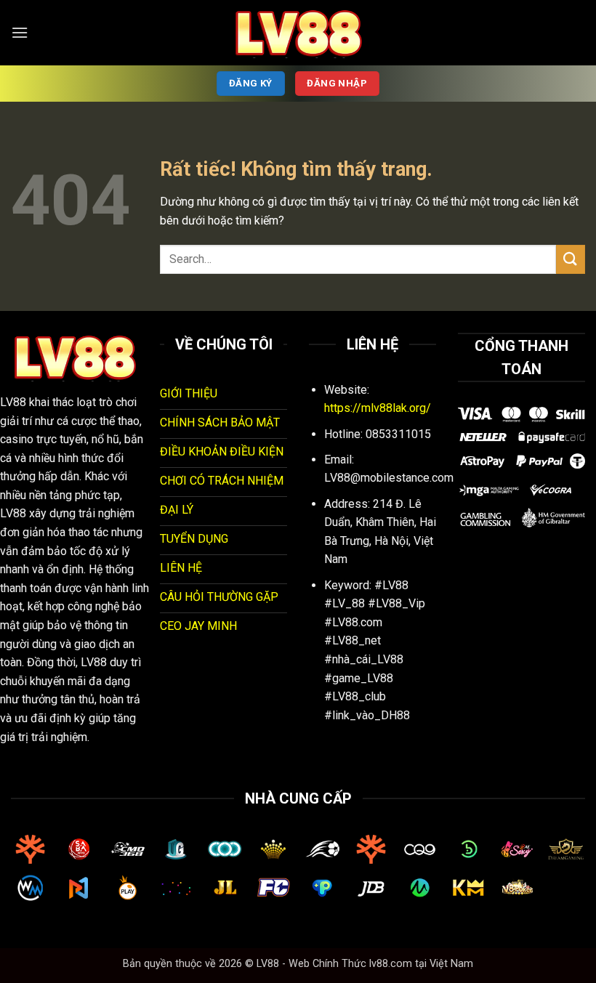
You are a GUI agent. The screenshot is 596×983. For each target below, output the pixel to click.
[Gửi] (570, 259)
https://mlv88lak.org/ (377, 408)
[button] (19, 32)
